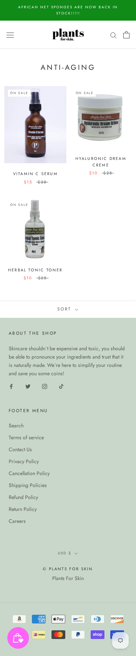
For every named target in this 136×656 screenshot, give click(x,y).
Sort (65, 309)
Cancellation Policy (29, 473)
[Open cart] (126, 34)
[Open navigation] (10, 35)
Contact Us (20, 449)
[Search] (113, 34)
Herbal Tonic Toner (35, 270)
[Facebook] (11, 386)
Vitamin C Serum (35, 174)
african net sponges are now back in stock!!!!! (68, 10)
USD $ (64, 553)
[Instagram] (44, 386)
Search (16, 425)
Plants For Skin (68, 578)
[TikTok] (61, 386)
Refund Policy (23, 497)
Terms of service (26, 437)
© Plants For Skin (68, 569)
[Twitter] (27, 386)
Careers (17, 521)
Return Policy (23, 509)
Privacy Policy (24, 461)
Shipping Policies (28, 485)
